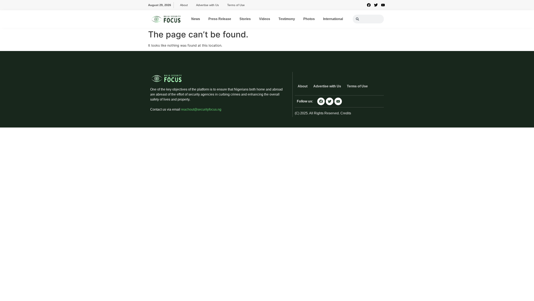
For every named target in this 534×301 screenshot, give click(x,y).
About (184, 5)
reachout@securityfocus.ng (201, 109)
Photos (309, 19)
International (333, 19)
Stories (245, 19)
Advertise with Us (207, 5)
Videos (264, 19)
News (195, 19)
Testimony (286, 19)
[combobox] (368, 19)
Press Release (219, 19)
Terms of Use (236, 5)
